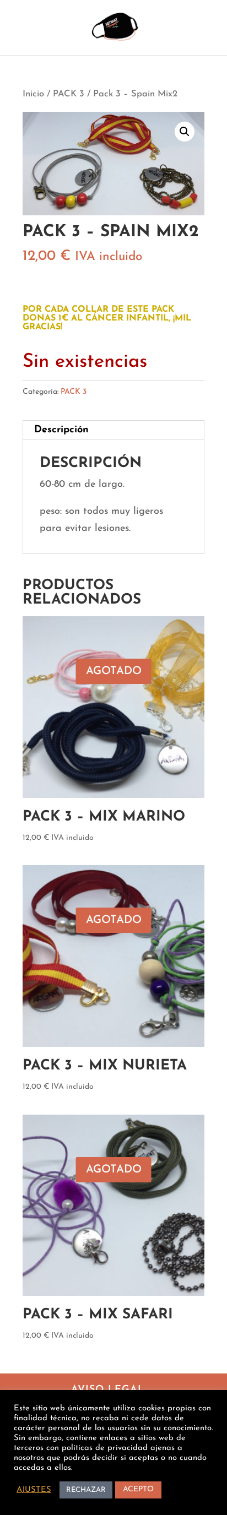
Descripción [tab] (61, 430)
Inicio (33, 94)
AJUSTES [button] (34, 1490)
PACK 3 (68, 94)
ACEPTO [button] (138, 1489)
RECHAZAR (86, 1490)
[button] (184, 132)
